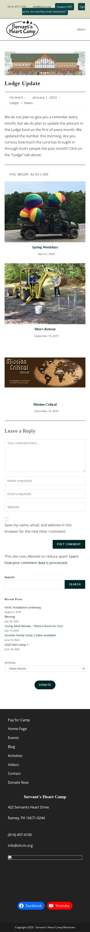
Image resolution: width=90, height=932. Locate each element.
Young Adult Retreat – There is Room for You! (34, 626)
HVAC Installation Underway (23, 607)
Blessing (10, 617)
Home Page (17, 728)
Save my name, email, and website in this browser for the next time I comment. (38, 528)
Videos (13, 764)
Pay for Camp (19, 720)
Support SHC (64, 7)
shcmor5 (16, 97)
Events (13, 737)
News (28, 103)
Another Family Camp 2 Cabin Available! (30, 635)
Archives (10, 663)
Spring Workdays (45, 247)
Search (9, 577)
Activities (15, 755)
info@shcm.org (42, 7)
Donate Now (18, 782)
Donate (45, 685)
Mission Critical (45, 404)
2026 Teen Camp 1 (16, 645)
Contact (14, 773)
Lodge (14, 103)
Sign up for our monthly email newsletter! (53, 9)
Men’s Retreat (45, 329)
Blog (11, 746)
